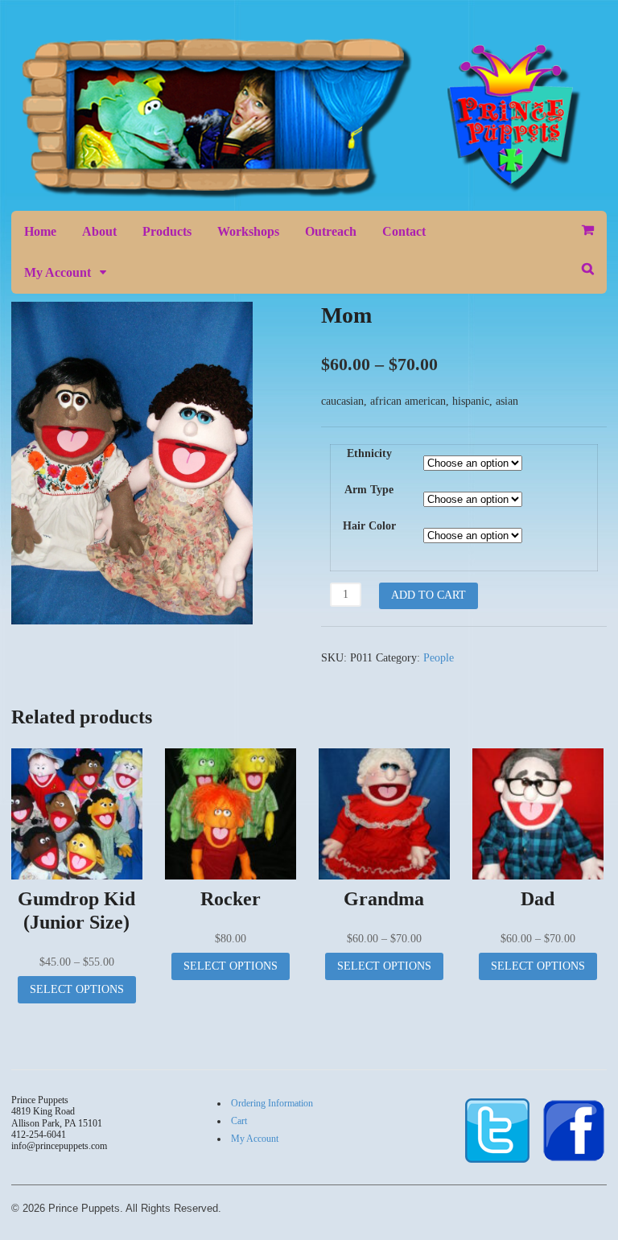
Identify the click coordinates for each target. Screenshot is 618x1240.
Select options (77, 989)
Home (40, 231)
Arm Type (368, 490)
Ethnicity (369, 453)
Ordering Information (272, 1103)
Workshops (248, 231)
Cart (239, 1121)
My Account (57, 272)
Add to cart (428, 595)
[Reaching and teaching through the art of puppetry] (309, 190)
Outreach (330, 231)
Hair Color (369, 526)
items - (587, 230)
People (438, 658)
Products (167, 231)
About (99, 231)
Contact (404, 231)
